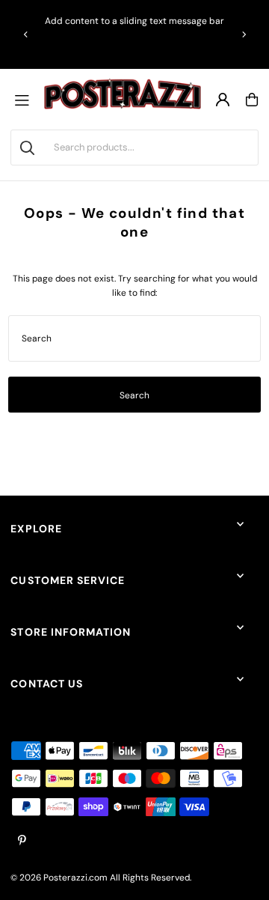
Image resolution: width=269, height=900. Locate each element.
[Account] (222, 99)
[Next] (243, 34)
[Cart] (252, 99)
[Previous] (26, 34)
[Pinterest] (22, 841)
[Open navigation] (25, 100)
